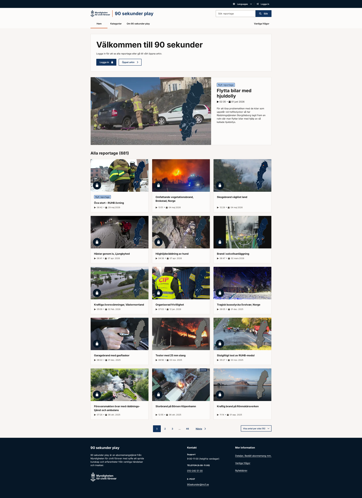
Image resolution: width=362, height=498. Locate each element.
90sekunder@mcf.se (198, 484)
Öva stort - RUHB (109, 202)
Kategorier (116, 23)
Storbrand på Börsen (176, 406)
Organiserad (170, 304)
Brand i (233, 253)
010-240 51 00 (195, 470)
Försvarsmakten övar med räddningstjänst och (117, 408)
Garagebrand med (111, 355)
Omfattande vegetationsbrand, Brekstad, (175, 199)
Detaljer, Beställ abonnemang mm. (253, 455)
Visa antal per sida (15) (254, 428)
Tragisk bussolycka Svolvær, (238, 304)
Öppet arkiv (128, 62)
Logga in (265, 4)
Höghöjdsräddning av (172, 253)
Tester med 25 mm (171, 355)
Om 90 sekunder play (138, 23)
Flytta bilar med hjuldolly (234, 93)
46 (187, 428)
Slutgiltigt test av (236, 355)
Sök (266, 13)
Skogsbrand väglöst (232, 197)
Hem (99, 23)
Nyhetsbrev (241, 470)
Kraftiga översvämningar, (119, 304)
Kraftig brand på (238, 406)
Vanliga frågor (261, 23)
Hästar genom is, (112, 253)
